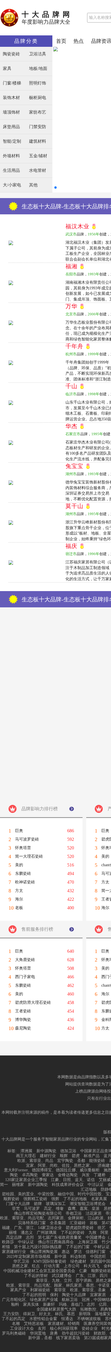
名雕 (16, 1324)
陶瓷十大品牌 (74, 1295)
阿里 (104, 1233)
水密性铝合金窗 (43, 1319)
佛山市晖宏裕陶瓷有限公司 (38, 1214)
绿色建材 (78, 1262)
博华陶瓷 (23, 1020)
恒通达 (67, 1319)
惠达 (66, 1252)
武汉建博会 (62, 1276)
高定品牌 (14, 1238)
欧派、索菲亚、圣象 (88, 1290)
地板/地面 (38, 69)
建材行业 (48, 1156)
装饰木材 (11, 98)
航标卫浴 (70, 1300)
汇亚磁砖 (78, 1223)
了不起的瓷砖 (73, 1233)
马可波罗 (32, 1209)
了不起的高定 (13, 1319)
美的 (19, 865)
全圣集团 (58, 1223)
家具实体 (31, 1305)
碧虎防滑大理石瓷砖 (33, 1003)
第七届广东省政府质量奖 (60, 1238)
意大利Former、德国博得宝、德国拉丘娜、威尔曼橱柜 (52, 1170)
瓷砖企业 (90, 1329)
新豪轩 (49, 1305)
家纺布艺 (37, 112)
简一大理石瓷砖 (29, 857)
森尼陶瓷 (23, 1028)
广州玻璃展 (47, 1233)
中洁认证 (96, 1185)
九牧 (92, 1233)
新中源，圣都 (40, 1338)
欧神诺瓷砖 (25, 882)
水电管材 (37, 170)
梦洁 (78, 1252)
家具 (7, 69)
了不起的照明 (34, 1295)
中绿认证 (26, 1242)
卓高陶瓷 (30, 1175)
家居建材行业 (14, 1252)
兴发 (86, 1175)
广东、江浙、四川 (92, 1276)
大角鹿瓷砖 (25, 960)
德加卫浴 (68, 1151)
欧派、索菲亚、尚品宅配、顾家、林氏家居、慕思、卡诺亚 (58, 1285)
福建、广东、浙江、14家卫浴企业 (32, 1228)
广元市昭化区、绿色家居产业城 (30, 1300)
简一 (4, 1185)
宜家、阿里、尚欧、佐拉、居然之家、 (60, 1166)
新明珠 (85, 1314)
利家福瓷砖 (40, 1290)
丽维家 (18, 1185)
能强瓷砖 (97, 1161)
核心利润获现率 (64, 1329)
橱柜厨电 (37, 98)
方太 (19, 891)
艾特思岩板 (34, 1324)
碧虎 (76, 1156)
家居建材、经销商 (64, 1324)
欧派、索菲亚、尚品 (35, 1161)
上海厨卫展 (88, 1242)
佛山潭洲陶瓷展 (44, 1252)
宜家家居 (98, 1295)
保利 (54, 1295)
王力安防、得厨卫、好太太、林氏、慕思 (39, 1314)
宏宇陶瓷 (65, 1161)
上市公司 (72, 1266)
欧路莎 (8, 1242)
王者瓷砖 (23, 1011)
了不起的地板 (75, 1199)
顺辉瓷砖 (11, 1199)
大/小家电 (12, 185)
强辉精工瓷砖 (35, 1199)
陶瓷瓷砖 (11, 54)
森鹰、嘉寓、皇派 (84, 1209)
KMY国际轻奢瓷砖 (49, 1262)
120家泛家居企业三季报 (26, 1180)
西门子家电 (25, 977)
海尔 (19, 899)
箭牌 (38, 1204)
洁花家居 (94, 1214)
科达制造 (78, 1257)
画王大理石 (26, 1156)
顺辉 (64, 1156)
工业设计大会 (22, 1329)
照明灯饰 (37, 83)
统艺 (102, 1228)
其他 (33, 185)
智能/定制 (12, 141)
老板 (19, 908)
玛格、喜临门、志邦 (77, 1305)
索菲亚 (60, 1290)
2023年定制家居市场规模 (28, 1257)
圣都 (81, 1161)
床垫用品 (11, 127)
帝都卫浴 (74, 1214)
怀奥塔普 (23, 848)
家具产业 (18, 1290)
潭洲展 (26, 1151)
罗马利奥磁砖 (14, 1333)
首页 (61, 41)
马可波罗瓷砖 (27, 839)
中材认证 (102, 1247)
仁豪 (83, 1271)
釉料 (15, 1305)
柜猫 (6, 1247)
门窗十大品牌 (18, 1204)
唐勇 (54, 1333)
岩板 (94, 1223)
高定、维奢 (54, 1209)
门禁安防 (37, 127)
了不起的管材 (36, 1276)
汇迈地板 (89, 1190)
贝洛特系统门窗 (32, 1223)
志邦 (30, 1238)
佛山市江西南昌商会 (56, 1242)
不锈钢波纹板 (89, 1319)
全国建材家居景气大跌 (56, 1309)
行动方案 (52, 1266)
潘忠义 (27, 1233)
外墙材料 (11, 156)
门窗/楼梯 (12, 83)
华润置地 (38, 1333)
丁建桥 (100, 1175)
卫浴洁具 (37, 54)
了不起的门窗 (78, 1247)
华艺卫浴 (21, 1262)
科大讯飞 (92, 1266)
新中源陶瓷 (46, 1151)
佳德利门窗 (96, 1252)
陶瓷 (14, 1175)
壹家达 (48, 1175)
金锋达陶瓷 (68, 1175)
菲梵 (16, 1209)
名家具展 (99, 1199)
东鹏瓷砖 (23, 874)
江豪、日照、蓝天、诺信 (73, 1180)
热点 (78, 41)
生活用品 (11, 170)
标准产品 (92, 1156)
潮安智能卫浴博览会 (88, 1204)
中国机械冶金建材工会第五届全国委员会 (39, 1271)
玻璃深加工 (56, 1204)
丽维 (13, 1233)
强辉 (55, 1199)
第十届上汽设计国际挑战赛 (38, 1247)
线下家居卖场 (68, 1338)
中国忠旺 (98, 1257)
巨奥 (19, 831)
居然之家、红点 (26, 1266)
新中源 (60, 1257)
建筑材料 (37, 141)
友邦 (42, 1329)
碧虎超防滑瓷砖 (80, 1228)
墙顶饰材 (11, 112)
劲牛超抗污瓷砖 (76, 1333)
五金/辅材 (38, 156)
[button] (55, 187)
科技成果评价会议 (68, 1185)
